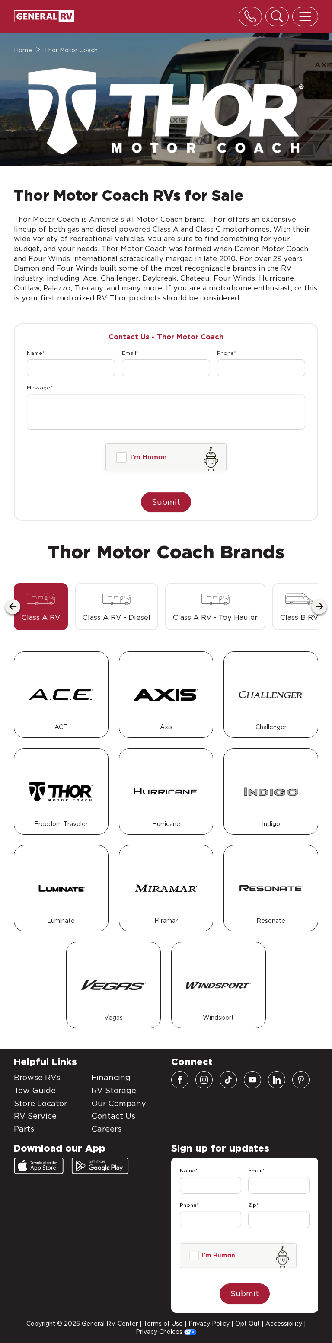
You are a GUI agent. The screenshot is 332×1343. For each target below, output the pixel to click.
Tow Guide (35, 1090)
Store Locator (40, 1103)
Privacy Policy (209, 1323)
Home (23, 50)
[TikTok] (228, 1079)
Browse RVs (37, 1077)
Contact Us (113, 1115)
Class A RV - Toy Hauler (215, 617)
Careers (106, 1128)
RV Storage (113, 1090)
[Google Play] (100, 1166)
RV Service (35, 1115)
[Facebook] (179, 1079)
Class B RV (299, 617)
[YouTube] (252, 1079)
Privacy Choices (160, 1331)
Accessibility (283, 1323)
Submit (166, 502)
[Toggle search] (277, 16)
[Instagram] (204, 1079)
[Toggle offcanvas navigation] (305, 16)
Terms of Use (163, 1323)
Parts (24, 1128)
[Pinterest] (301, 1079)
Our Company (118, 1103)
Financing (111, 1077)
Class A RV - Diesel (116, 617)
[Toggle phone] (250, 16)
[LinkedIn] (276, 1079)
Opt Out (247, 1323)
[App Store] (39, 1166)
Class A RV (41, 617)
